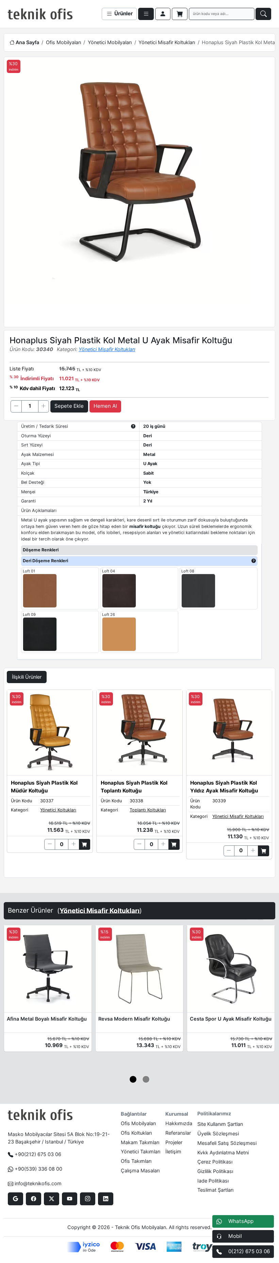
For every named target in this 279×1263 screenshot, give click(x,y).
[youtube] (69, 1198)
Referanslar (178, 1133)
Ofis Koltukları (136, 1133)
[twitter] (51, 1198)
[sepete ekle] (84, 844)
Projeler (173, 1142)
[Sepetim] (179, 14)
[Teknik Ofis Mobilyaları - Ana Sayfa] (40, 13)
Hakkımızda (178, 1123)
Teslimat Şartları (215, 1190)
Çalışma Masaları (140, 1170)
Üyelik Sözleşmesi (218, 1133)
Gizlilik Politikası (215, 1171)
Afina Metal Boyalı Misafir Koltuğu (47, 1019)
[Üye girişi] (163, 14)
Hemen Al (105, 406)
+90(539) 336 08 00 (38, 1169)
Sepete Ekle (69, 406)
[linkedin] (105, 1198)
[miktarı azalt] (16, 406)
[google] (15, 1198)
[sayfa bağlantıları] (146, 14)
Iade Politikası (213, 1181)
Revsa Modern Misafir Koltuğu (134, 1019)
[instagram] (87, 1198)
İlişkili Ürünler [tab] (27, 677)
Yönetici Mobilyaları (110, 42)
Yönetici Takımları (140, 1151)
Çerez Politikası (214, 1162)
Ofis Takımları (136, 1161)
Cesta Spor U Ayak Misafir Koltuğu (231, 1019)
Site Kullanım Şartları (220, 1124)
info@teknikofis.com (38, 1183)
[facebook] (33, 1198)
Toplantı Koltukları (148, 809)
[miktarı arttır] (43, 406)
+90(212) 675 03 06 (38, 1154)
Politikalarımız (214, 1113)
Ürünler (123, 13)
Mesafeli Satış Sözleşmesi (227, 1143)
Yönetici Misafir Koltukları (166, 42)
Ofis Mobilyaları (63, 42)
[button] (133, 1079)
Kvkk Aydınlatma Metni (223, 1152)
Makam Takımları (140, 1142)
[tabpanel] (139, 782)
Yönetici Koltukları (58, 809)
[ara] (263, 14)
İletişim (173, 1151)
